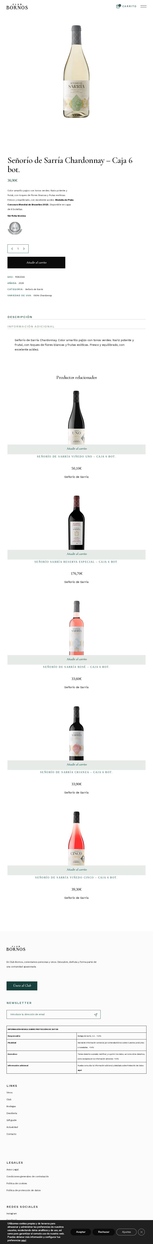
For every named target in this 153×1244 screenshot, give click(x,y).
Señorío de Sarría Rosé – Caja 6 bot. (76, 667)
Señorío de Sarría (34, 289)
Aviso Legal (12, 1169)
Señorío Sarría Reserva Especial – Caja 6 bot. (76, 561)
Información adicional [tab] (31, 326)
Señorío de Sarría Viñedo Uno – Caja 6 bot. (76, 456)
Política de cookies (17, 1183)
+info (98, 1036)
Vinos (9, 1092)
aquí (23, 1240)
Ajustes (126, 1232)
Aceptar (80, 1232)
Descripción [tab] (19, 317)
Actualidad (12, 1127)
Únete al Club (22, 985)
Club (9, 1099)
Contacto (11, 1134)
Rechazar (103, 1232)
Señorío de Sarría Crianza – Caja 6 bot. (76, 772)
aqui (80, 1070)
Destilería (12, 1113)
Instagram (12, 1213)
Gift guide (12, 1120)
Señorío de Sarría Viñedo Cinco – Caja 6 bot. (76, 877)
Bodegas (11, 1106)
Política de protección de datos (24, 1190)
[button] (76, 449)
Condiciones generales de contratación (28, 1176)
